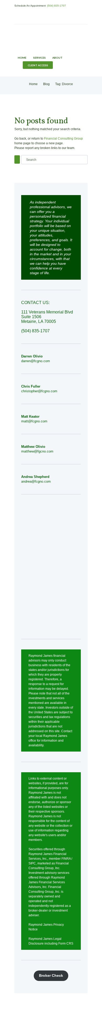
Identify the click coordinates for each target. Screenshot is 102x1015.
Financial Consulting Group (63, 138)
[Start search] (17, 159)
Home (22, 57)
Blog (46, 84)
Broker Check (51, 976)
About (57, 57)
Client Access (38, 65)
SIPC (32, 863)
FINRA (66, 858)
